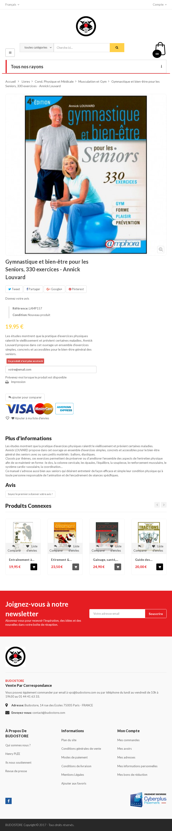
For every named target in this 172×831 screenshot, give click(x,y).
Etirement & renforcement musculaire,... (61, 559)
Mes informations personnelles (137, 766)
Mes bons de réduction (132, 774)
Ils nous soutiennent (18, 762)
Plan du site (68, 740)
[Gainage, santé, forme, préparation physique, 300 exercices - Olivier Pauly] (107, 536)
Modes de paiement (74, 757)
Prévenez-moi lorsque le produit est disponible (36, 377)
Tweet (15, 289)
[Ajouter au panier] (33, 567)
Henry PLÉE (12, 754)
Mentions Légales (72, 774)
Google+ (56, 289)
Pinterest (77, 289)
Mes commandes (128, 740)
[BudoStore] (86, 25)
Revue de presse (16, 771)
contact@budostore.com (48, 712)
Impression (18, 382)
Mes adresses (126, 757)
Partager (34, 289)
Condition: (20, 315)
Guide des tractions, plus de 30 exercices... (148, 559)
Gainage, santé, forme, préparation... (104, 559)
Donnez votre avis (17, 298)
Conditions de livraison (76, 766)
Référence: (20, 308)
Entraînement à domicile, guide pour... (20, 559)
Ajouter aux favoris (73, 783)
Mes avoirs (124, 748)
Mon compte (128, 731)
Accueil (10, 81)
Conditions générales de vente (81, 748)
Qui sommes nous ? (18, 745)
